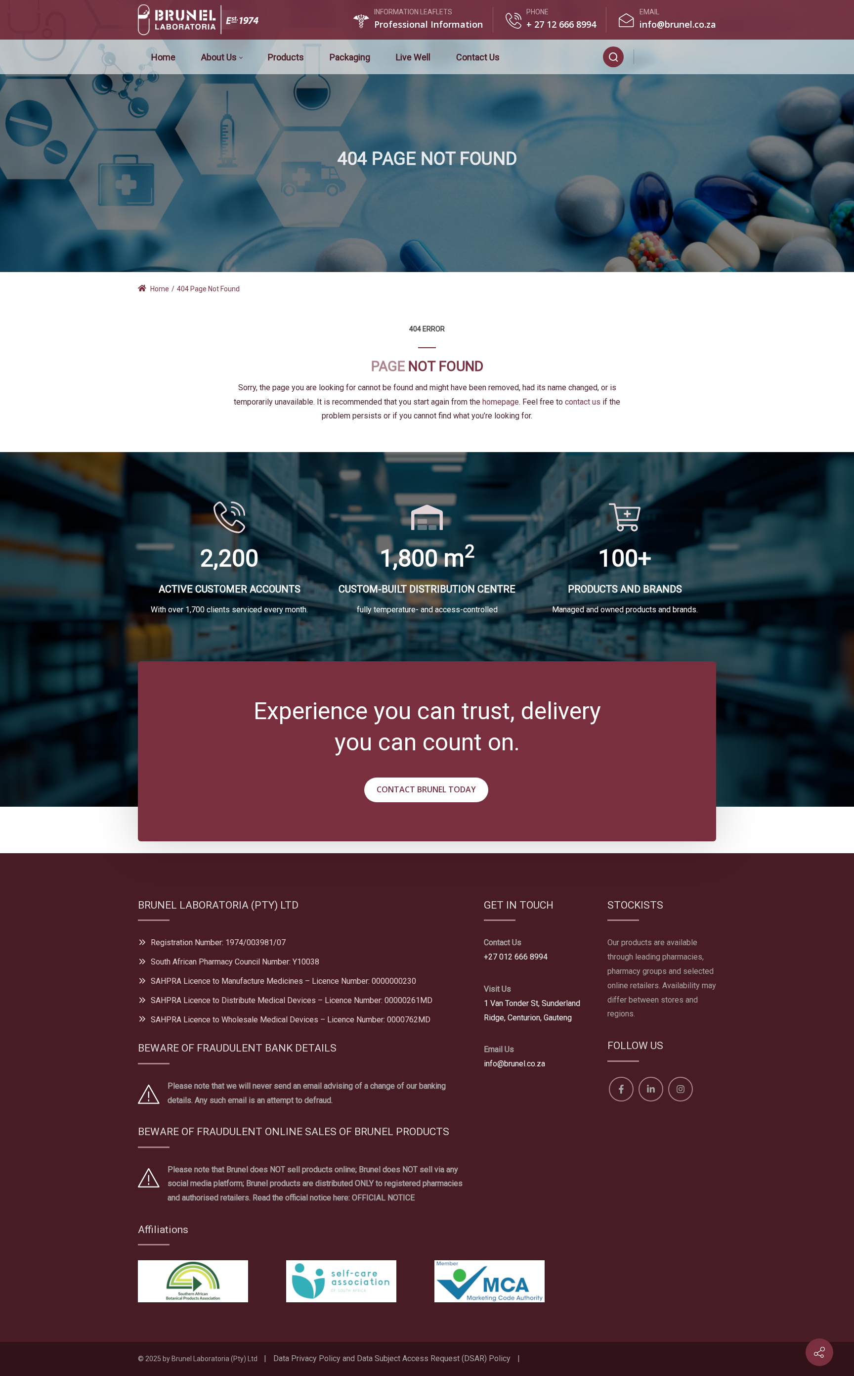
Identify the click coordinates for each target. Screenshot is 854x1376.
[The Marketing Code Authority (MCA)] (489, 1280)
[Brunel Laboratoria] (202, 20)
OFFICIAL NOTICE (383, 1197)
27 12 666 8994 (564, 24)
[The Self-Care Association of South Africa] (341, 1280)
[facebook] (651, 56)
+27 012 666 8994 (516, 957)
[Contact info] (819, 1352)
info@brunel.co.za (678, 24)
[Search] (613, 56)
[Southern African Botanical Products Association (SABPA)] (193, 1280)
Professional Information (428, 24)
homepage (500, 402)
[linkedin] (676, 56)
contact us (582, 402)
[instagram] (699, 56)
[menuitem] (163, 57)
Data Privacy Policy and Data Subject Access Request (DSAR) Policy (392, 1358)
